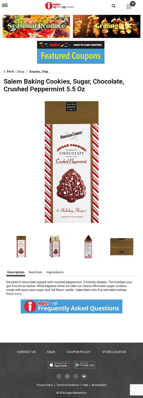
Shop (20, 71)
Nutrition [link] (35, 272)
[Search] (110, 5)
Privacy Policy (45, 385)
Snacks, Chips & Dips (44, 71)
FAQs (51, 352)
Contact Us (26, 352)
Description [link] (15, 272)
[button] (21, 246)
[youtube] (84, 377)
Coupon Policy (78, 352)
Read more (14, 294)
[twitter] (75, 377)
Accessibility (99, 385)
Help (85, 385)
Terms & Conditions (67, 385)
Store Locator (114, 352)
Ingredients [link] (55, 272)
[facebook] (59, 377)
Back (10, 71)
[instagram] (67, 377)
